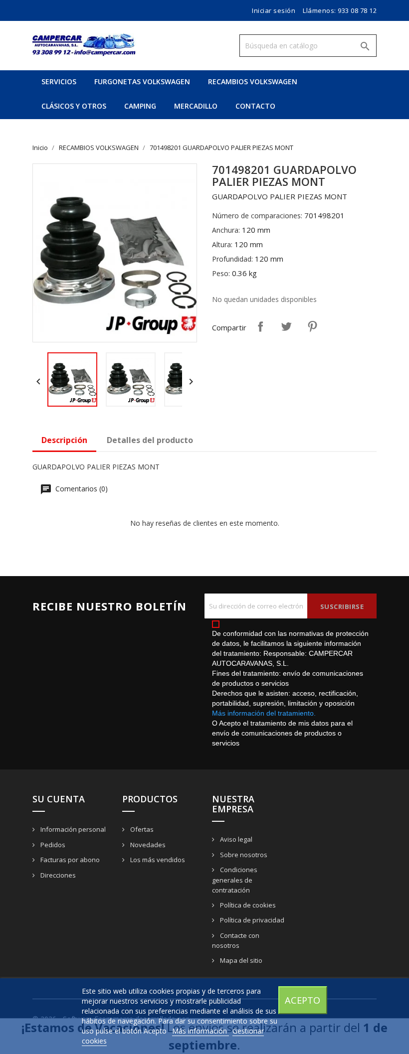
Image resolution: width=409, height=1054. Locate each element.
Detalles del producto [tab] (150, 440)
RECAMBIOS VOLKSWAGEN (252, 81)
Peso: (221, 273)
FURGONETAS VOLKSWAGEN (142, 81)
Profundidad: (232, 259)
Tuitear (286, 326)
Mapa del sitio (240, 960)
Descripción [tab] (64, 440)
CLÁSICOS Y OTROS (73, 106)
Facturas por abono (69, 859)
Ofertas (141, 829)
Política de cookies (247, 905)
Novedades (147, 844)
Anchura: (226, 230)
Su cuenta (58, 799)
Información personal (72, 829)
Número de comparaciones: (257, 215)
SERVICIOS (58, 81)
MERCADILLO (195, 106)
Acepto (302, 1000)
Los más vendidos (157, 859)
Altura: (222, 244)
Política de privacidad (251, 919)
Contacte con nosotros (235, 940)
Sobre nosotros (242, 854)
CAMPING (140, 106)
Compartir (260, 326)
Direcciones (57, 875)
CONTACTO (255, 106)
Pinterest (312, 326)
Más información (200, 1031)
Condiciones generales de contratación (234, 880)
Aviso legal (235, 839)
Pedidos (52, 844)
